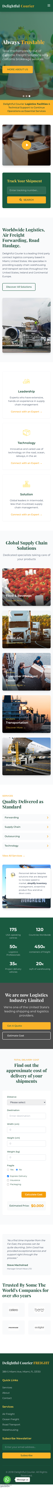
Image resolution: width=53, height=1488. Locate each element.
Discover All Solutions (19, 286)
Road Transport (11, 1424)
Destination (13, 1110)
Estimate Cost (15, 1035)
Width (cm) (13, 1124)
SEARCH (28, 199)
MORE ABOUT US (17, 69)
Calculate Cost (33, 1194)
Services (7, 1387)
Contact (7, 1398)
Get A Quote (14, 1025)
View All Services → (13, 855)
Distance (11, 1097)
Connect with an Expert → (26, 411)
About (6, 1392)
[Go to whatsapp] (7, 1479)
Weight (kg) (13, 1151)
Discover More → (16, 600)
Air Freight (8, 1414)
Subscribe (27, 1455)
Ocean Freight (10, 1419)
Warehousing (10, 1429)
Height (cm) (13, 1138)
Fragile (10, 1165)
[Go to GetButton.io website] (7, 1485)
